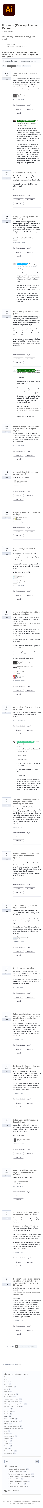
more (32, 658)
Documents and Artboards (11, 1401)
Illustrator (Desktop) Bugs (15, 1471)
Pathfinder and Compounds (11, 1426)
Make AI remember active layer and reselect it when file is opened (26, 855)
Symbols (6, 1446)
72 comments (16, 99)
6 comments (16, 1039)
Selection (6, 1438)
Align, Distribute (8, 1386)
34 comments (16, 190)
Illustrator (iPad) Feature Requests (17, 1481)
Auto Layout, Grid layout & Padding (24, 549)
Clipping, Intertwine (9, 1394)
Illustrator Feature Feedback (16, 1484)
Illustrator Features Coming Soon (17, 1486)
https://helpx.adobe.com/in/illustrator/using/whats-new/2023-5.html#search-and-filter (29, 410)
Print (5, 1431)
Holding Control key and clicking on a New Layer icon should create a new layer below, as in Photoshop (26, 1282)
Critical (20, 113)
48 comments (16, 242)
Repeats (6, 1433)
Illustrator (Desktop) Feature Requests (19, 1474)
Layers (22, 99)
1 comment (16, 987)
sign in (19, 1364)
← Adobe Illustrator (7, 31)
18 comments (16, 349)
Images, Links (8, 1411)
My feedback (26, 66)
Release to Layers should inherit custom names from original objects (26, 428)
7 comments (16, 486)
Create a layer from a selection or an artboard (26, 708)
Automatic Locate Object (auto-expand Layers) (26, 473)
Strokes (6, 1443)
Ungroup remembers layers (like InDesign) (26, 513)
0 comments (16, 879)
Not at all (20, 109)
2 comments (16, 941)
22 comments (16, 585)
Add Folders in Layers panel (24, 172)
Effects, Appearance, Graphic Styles (13, 1404)
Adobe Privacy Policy (29, 1503)
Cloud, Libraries (8, 1396)
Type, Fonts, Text (8, 1451)
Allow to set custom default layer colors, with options (26, 613)
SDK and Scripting (9, 1436)
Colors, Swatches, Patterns (11, 1399)
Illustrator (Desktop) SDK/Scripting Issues (19, 1476)
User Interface (8, 1453)
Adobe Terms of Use (18, 1503)
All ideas (6, 1379)
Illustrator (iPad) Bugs (14, 1479)
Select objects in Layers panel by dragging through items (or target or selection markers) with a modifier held (26, 1017)
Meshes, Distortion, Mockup (12, 1421)
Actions (6, 1384)
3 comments (16, 1093)
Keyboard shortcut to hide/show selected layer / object (26, 1067)
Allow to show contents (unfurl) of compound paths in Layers (26, 1213)
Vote (7, 79)
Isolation (6, 1414)
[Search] (37, 1461)
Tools (5, 1448)
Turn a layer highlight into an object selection (25, 906)
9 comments (16, 827)
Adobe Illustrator (13, 1491)
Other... (6, 1423)
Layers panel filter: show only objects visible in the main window (25, 1172)
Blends (6, 1389)
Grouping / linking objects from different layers (26, 217)
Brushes (6, 1391)
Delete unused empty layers (24, 968)
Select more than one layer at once (25, 74)
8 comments (16, 1144)
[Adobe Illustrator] (9, 10)
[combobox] (20, 1461)
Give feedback (12, 1466)
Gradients (7, 1409)
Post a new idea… (9, 1377)
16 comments (16, 720)
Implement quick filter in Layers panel (26, 312)
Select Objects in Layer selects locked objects (25, 1121)
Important (31, 109)
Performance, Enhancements (12, 1428)
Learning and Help (9, 1419)
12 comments (16, 522)
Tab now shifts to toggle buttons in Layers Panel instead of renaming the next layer (26, 801)
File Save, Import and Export (12, 1406)
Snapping (6, 1441)
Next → (33, 1346)
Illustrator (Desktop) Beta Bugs (16, 1469)
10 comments (16, 680)
